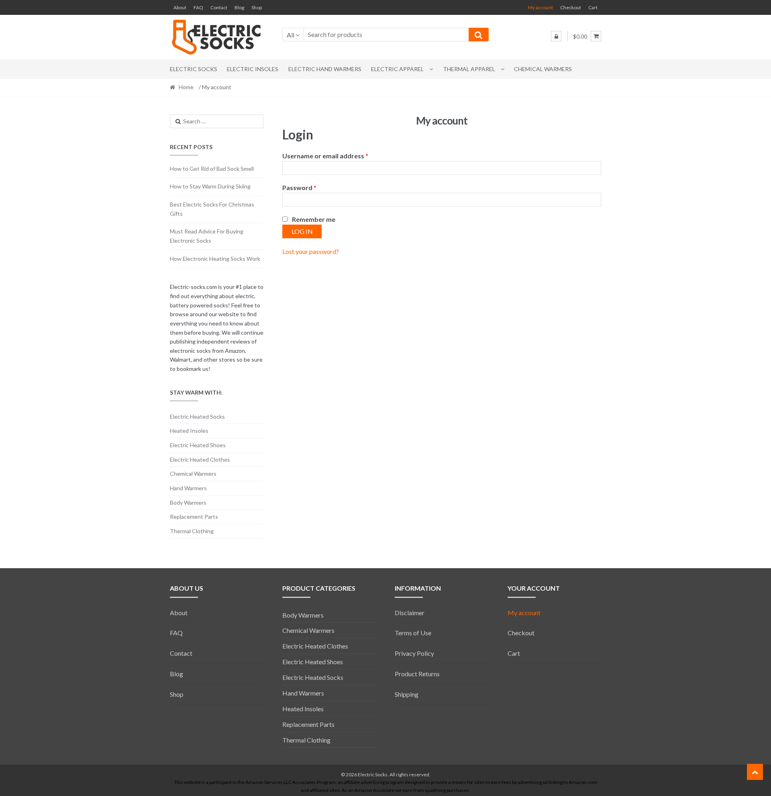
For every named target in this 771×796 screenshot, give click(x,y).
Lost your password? (310, 251)
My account (540, 7)
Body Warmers (188, 502)
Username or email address (325, 156)
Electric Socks (193, 68)
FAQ (198, 7)
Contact (218, 7)
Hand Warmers (188, 488)
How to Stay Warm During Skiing (210, 186)
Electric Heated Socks (197, 416)
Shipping (406, 694)
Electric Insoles (252, 68)
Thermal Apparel (469, 68)
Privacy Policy (414, 653)
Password (299, 187)
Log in (302, 231)
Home (186, 87)
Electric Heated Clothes (200, 459)
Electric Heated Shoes (198, 445)
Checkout (570, 7)
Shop (256, 7)
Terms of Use (413, 632)
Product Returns (417, 673)
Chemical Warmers (543, 68)
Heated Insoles (189, 430)
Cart (593, 7)
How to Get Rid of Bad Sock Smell (212, 168)
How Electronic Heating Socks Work (215, 258)
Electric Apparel (397, 68)
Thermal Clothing (192, 531)
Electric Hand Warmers (324, 68)
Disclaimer (409, 612)
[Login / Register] (556, 36)
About (179, 7)
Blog (239, 7)
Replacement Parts (194, 516)
